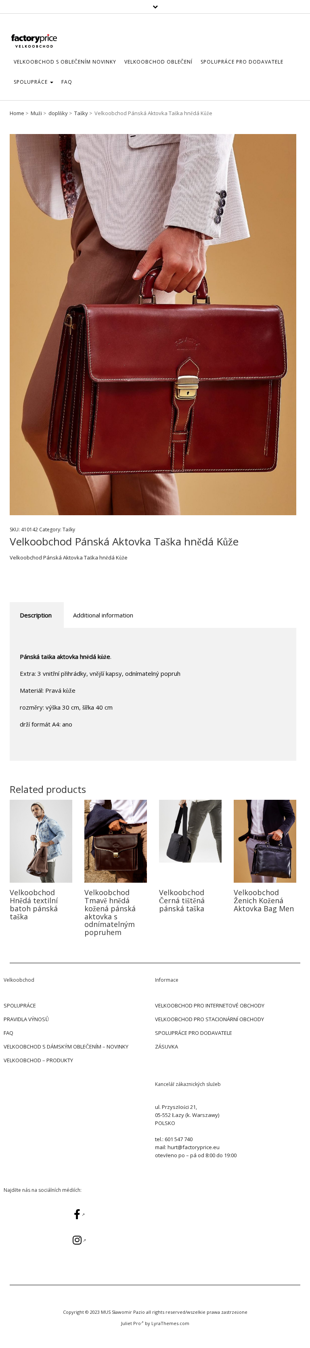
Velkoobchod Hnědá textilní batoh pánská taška (34, 904)
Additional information (103, 615)
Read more (41, 841)
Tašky (81, 113)
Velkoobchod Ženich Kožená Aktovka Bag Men (264, 900)
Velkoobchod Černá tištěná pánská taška (182, 900)
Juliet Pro (131, 1323)
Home (17, 113)
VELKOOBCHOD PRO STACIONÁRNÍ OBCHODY (209, 1019)
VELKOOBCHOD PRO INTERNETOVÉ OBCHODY (209, 1005)
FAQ (66, 81)
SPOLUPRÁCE (31, 81)
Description (36, 615)
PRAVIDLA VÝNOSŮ (26, 1019)
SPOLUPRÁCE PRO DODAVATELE (242, 61)
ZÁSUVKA (166, 1046)
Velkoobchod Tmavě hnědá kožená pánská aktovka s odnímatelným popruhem (110, 912)
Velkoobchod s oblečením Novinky (65, 61)
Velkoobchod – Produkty (38, 1060)
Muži (36, 113)
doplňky (58, 113)
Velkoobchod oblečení (158, 61)
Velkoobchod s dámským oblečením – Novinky (66, 1046)
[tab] (36, 615)
